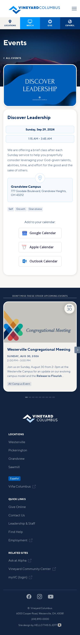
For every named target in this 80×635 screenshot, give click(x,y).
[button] (10, 23)
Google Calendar (43, 233)
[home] (34, 8)
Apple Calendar (42, 247)
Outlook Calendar (44, 261)
